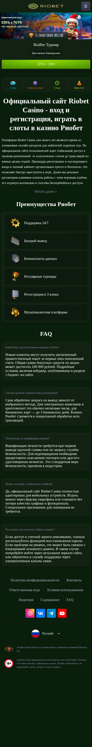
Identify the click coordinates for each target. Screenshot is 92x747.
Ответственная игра (58, 637)
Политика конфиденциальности (46, 627)
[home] (46, 6)
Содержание (39, 656)
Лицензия (71, 647)
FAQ (61, 656)
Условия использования (34, 647)
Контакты (24, 637)
